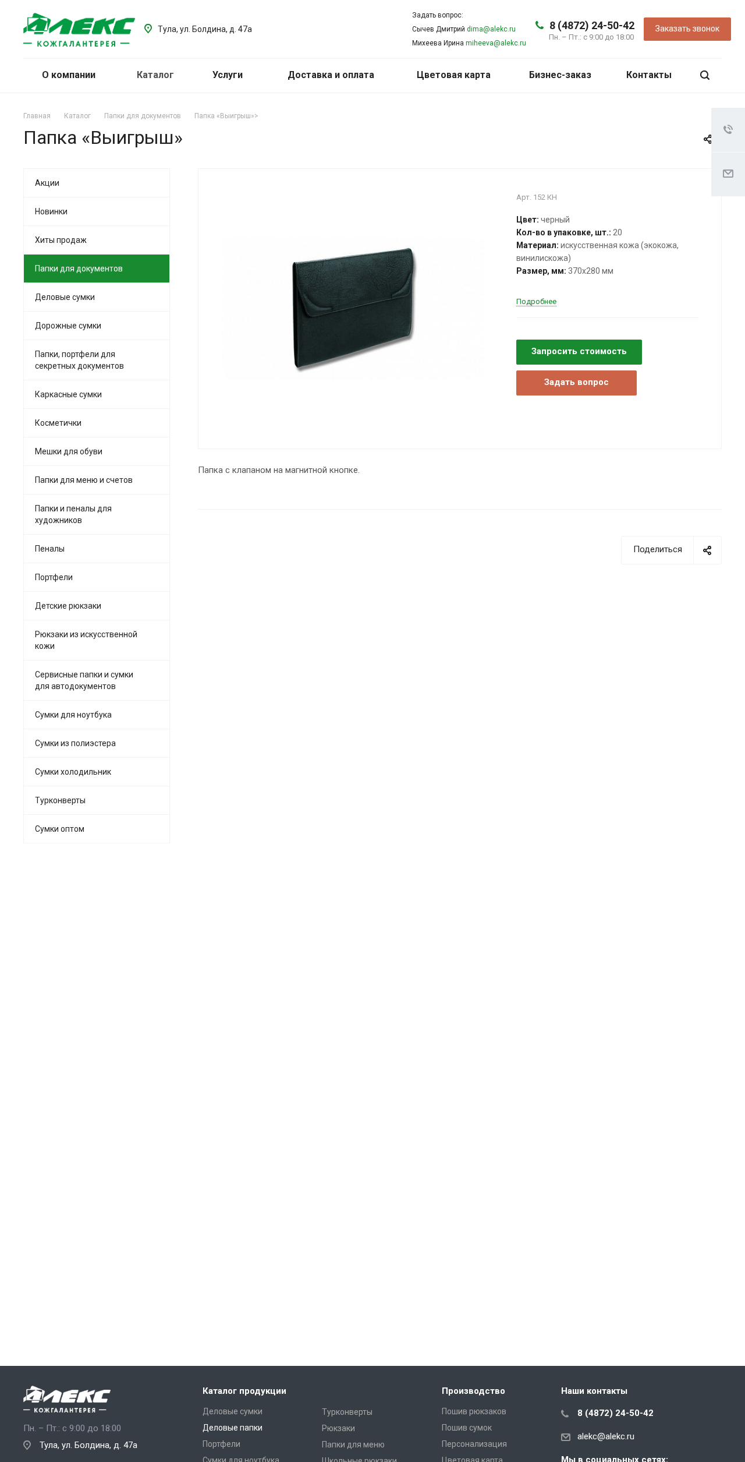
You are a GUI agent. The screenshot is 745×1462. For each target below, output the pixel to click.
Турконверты (60, 800)
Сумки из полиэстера (75, 743)
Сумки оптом (59, 829)
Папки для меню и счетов (84, 480)
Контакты (649, 74)
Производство (473, 1391)
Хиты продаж (61, 240)
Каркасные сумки (68, 394)
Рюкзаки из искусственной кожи (86, 640)
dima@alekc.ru (491, 29)
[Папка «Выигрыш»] (353, 307)
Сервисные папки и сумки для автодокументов (84, 680)
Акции (47, 183)
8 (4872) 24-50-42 (591, 25)
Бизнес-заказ (560, 74)
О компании (70, 74)
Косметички (58, 423)
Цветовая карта (454, 74)
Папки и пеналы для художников (73, 514)
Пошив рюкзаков (474, 1411)
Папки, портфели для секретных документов (79, 359)
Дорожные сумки (68, 325)
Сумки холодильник (73, 771)
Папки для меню (353, 1444)
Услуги (228, 74)
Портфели (54, 577)
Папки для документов (79, 268)
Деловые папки (232, 1427)
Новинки (51, 211)
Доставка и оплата (331, 74)
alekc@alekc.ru (605, 1436)
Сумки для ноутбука (73, 714)
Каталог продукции (244, 1391)
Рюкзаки (338, 1428)
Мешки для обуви (68, 451)
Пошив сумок (467, 1427)
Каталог (156, 74)
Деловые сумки (65, 297)
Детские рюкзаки (68, 605)
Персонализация (474, 1444)
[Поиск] (705, 75)
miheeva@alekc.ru (496, 43)
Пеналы (50, 548)
